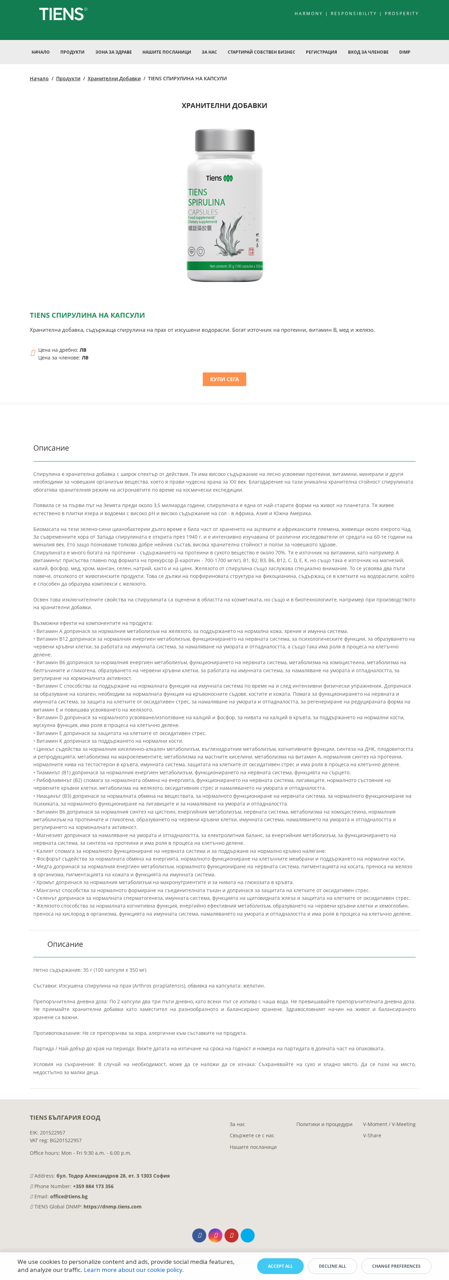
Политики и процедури (324, 1124)
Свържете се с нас (252, 1135)
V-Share (372, 1135)
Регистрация (321, 52)
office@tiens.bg (69, 1196)
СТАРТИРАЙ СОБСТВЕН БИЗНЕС (261, 52)
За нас (237, 1124)
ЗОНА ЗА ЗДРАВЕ (113, 52)
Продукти (68, 78)
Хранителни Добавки (114, 78)
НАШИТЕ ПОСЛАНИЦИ (166, 52)
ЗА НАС (209, 52)
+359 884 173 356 (93, 1186)
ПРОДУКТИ (72, 52)
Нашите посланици (253, 1147)
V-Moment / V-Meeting (389, 1124)
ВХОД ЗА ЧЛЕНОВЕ (368, 52)
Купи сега (224, 379)
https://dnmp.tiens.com (112, 1206)
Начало (41, 52)
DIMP (404, 52)
